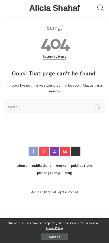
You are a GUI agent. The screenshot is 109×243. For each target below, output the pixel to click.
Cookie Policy (54, 228)
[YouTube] (65, 151)
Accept (54, 237)
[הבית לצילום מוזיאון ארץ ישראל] (75, 151)
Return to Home (54, 57)
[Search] (99, 8)
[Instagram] (54, 151)
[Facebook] (33, 151)
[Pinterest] (44, 151)
